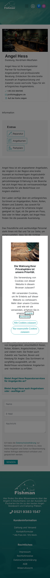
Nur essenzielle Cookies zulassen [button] (25, 330)
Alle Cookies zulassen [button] (25, 323)
